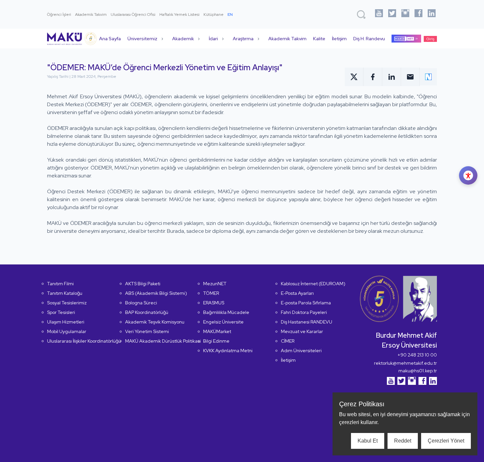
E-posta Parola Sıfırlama (306, 303)
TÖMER (211, 293)
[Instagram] (405, 14)
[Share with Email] (410, 77)
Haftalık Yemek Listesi (179, 14)
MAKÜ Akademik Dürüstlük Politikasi (163, 341)
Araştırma (243, 39)
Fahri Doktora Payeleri (304, 312)
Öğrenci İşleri (59, 14)
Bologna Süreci (141, 303)
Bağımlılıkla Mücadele (226, 312)
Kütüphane (213, 14)
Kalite (319, 39)
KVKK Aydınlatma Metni (228, 351)
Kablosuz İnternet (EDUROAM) (313, 284)
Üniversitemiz (142, 39)
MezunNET (215, 284)
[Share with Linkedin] (391, 77)
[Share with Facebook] (372, 77)
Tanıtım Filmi (60, 284)
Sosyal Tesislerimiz (67, 303)
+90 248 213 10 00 (417, 355)
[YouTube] (379, 14)
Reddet (402, 441)
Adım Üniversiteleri (301, 351)
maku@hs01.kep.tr (417, 371)
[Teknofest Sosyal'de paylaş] (428, 76)
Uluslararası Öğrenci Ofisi (133, 14)
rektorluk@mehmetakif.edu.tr (405, 363)
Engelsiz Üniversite (223, 322)
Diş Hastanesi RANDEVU (306, 322)
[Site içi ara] (361, 14)
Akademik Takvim (91, 14)
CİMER (287, 341)
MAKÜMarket (217, 331)
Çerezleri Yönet (446, 441)
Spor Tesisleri (61, 312)
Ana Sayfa (110, 39)
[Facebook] (418, 14)
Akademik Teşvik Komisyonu (154, 322)
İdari (213, 39)
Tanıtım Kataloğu (64, 293)
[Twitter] (392, 14)
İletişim (339, 39)
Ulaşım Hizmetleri (65, 322)
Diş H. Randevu (369, 39)
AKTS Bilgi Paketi (142, 284)
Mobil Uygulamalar (66, 331)
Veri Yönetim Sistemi (147, 331)
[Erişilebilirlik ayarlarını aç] (468, 175)
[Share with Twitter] (354, 77)
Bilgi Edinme (216, 341)
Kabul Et (368, 441)
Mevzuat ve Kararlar (302, 331)
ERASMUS (213, 303)
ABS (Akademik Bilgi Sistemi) (156, 293)
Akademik (183, 39)
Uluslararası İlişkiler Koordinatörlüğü (84, 341)
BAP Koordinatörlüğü (146, 312)
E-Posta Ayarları (297, 293)
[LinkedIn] (431, 14)
